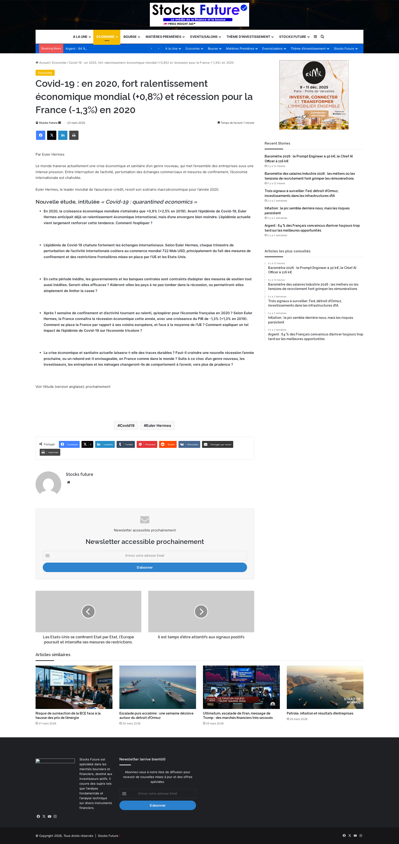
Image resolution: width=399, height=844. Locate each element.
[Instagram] (55, 816)
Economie (106, 37)
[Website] (68, 482)
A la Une (80, 37)
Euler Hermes (158, 425)
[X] (51, 135)
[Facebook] (40, 135)
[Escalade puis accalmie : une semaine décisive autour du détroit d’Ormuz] (157, 687)
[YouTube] (49, 816)
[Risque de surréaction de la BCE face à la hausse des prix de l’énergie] (74, 687)
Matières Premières (163, 37)
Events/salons (204, 37)
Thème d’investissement (248, 37)
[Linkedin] (62, 135)
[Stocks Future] (199, 15)
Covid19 (127, 425)
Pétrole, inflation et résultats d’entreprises (320, 713)
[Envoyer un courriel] (59, 122)
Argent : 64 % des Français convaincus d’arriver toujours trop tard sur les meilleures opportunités (136, 48)
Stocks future (48, 122)
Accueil (44, 62)
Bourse (130, 37)
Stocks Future (292, 37)
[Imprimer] (74, 135)
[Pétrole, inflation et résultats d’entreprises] (325, 687)
